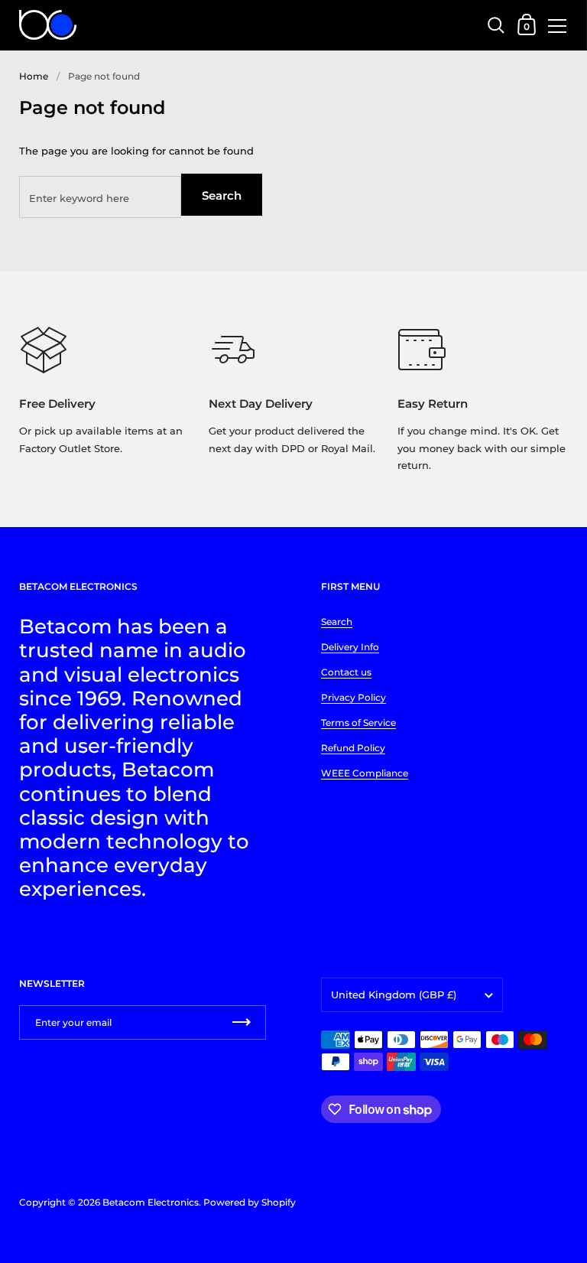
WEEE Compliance (364, 773)
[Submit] (241, 1022)
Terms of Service (358, 722)
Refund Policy (353, 748)
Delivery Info (350, 647)
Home (33, 76)
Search (222, 195)
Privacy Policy (353, 697)
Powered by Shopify (249, 1202)
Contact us (346, 672)
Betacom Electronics (150, 1202)
